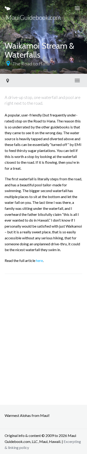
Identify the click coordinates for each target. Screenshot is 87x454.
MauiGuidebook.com (33, 15)
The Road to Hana (31, 63)
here (39, 260)
